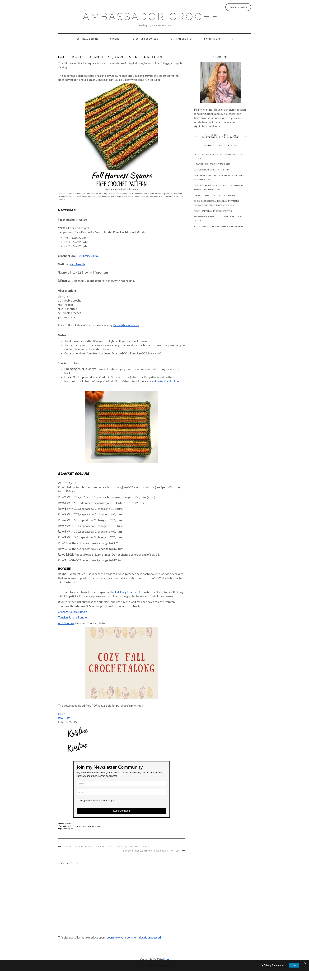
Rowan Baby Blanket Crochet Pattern (213, 211)
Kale (166, 959)
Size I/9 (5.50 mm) (88, 256)
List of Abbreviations (126, 325)
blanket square (67, 829)
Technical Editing (87, 39)
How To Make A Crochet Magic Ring (212, 164)
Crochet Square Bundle (72, 612)
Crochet (116, 39)
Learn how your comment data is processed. (134, 937)
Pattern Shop (213, 39)
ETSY (61, 713)
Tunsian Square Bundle (72, 617)
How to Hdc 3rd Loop (167, 381)
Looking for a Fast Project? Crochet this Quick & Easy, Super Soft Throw (106, 847)
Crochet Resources (146, 39)
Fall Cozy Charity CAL (128, 592)
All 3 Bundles (66, 623)
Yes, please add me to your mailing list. (98, 800)
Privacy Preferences (274, 965)
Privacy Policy (238, 7)
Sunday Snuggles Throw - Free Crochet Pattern (218, 226)
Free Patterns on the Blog (91, 826)
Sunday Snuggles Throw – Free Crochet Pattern (151, 851)
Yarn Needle (77, 264)
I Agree (294, 965)
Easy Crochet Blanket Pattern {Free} (212, 170)
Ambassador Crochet (155, 16)
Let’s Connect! (121, 810)
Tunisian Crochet (181, 39)
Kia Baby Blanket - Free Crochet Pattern (214, 195)
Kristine (68, 824)
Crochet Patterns (74, 826)
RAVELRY (64, 718)
